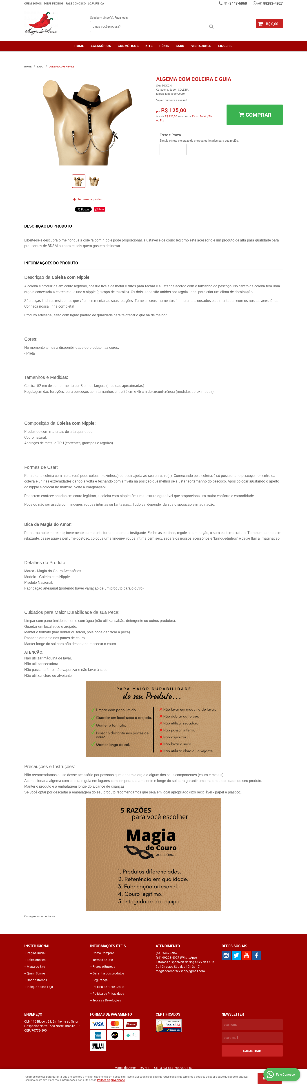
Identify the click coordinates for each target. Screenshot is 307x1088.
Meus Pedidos (54, 3)
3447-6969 (235, 3)
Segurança (100, 980)
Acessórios (101, 46)
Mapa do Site (36, 966)
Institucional (37, 945)
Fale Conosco (76, 3)
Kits (149, 46)
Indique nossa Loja (40, 987)
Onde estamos (37, 980)
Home (79, 46)
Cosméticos (128, 46)
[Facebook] (256, 955)
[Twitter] (236, 955)
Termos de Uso (103, 960)
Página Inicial (36, 953)
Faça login (121, 18)
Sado (180, 46)
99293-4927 (270, 3)
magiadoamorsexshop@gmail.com (180, 971)
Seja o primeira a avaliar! (171, 100)
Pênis (164, 46)
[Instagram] (226, 955)
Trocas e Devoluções (107, 1000)
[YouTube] (246, 955)
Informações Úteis (108, 945)
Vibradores (201, 46)
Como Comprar (103, 953)
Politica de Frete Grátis (108, 987)
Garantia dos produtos (108, 973)
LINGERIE (225, 46)
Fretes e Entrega (104, 966)
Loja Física (96, 3)
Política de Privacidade (108, 993)
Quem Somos (33, 3)
